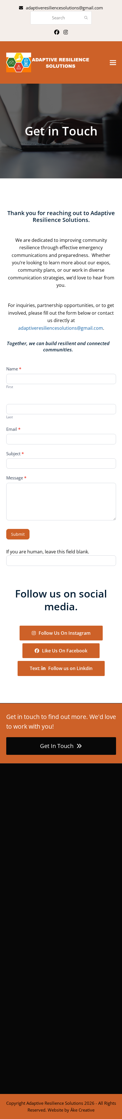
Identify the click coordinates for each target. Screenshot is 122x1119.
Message (16, 478)
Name (13, 369)
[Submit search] (86, 18)
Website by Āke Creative (71, 1110)
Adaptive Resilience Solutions (54, 1103)
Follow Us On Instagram (65, 633)
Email (13, 429)
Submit (18, 534)
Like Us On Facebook (64, 651)
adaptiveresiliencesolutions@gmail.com (64, 8)
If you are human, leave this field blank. (47, 552)
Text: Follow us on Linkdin (61, 668)
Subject (15, 453)
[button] (113, 62)
